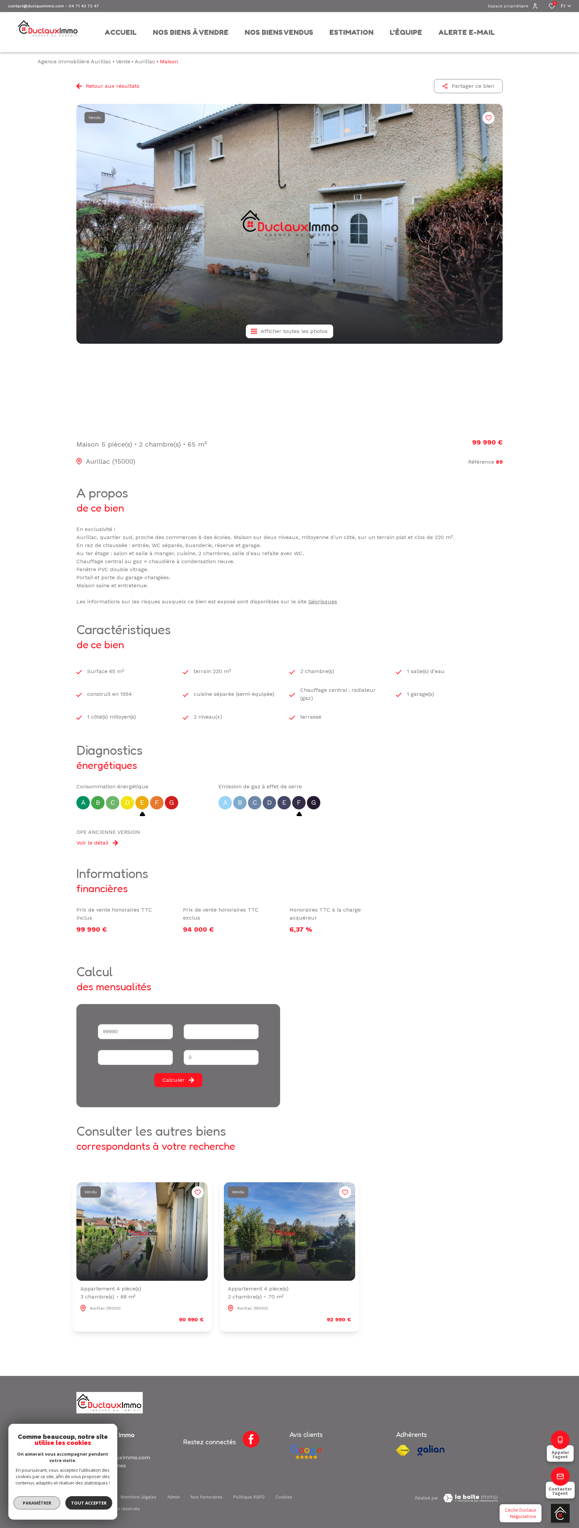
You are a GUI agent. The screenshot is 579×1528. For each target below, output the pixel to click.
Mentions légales (138, 1497)
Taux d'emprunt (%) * (206, 1046)
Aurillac (145, 61)
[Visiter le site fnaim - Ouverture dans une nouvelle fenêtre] (402, 1450)
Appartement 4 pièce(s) (110, 1292)
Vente (123, 61)
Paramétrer (37, 1503)
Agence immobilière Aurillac (74, 61)
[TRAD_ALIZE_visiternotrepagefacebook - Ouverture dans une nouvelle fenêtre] (251, 1439)
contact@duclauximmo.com (36, 6)
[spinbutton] (221, 1057)
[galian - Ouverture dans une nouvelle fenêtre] (431, 1450)
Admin (173, 1497)
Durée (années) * (201, 1020)
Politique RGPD (249, 1497)
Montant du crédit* (118, 1020)
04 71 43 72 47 (84, 6)
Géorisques (322, 601)
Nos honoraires (206, 1497)
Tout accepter (89, 1503)
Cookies (283, 1497)
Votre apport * (113, 1046)
